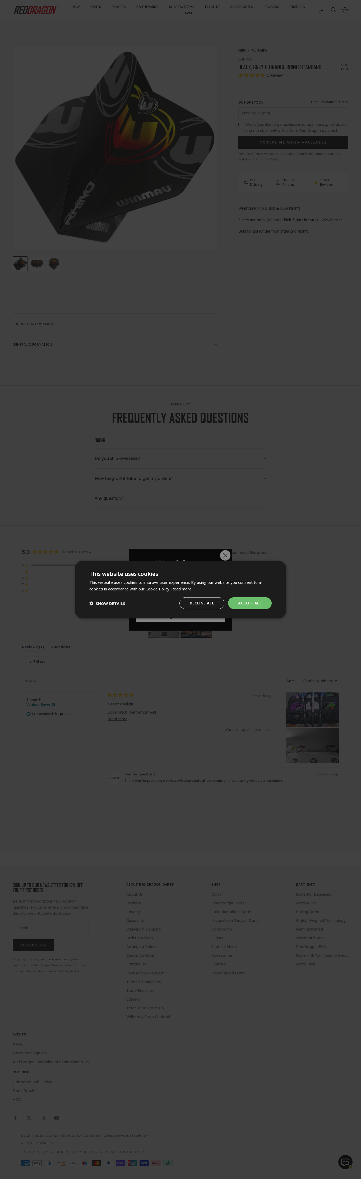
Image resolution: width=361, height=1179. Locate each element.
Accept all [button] (250, 602)
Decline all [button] (202, 602)
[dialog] (180, 589)
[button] (107, 603)
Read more (181, 588)
